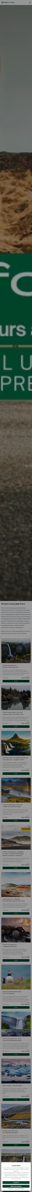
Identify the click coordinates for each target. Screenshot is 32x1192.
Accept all (16, 1182)
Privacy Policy (11, 1189)
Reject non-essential (16, 1186)
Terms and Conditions (19, 1189)
